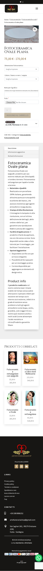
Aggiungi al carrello (17, 115)
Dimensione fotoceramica (14, 65)
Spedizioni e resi (10, 490)
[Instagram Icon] (21, 466)
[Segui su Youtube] (26, 466)
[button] (35, 29)
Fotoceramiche (15, 19)
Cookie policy (9, 484)
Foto (6, 98)
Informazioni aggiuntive (16, 152)
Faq (5, 499)
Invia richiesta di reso (11, 493)
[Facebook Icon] (16, 466)
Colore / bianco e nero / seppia (16, 75)
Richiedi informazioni (15, 156)
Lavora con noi (9, 496)
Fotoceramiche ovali (29, 19)
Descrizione (12, 148)
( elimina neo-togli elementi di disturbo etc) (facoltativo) (21, 90)
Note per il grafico (10, 88)
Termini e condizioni (11, 487)
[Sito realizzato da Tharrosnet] (21, 563)
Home (6, 19)
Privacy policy (9, 481)
